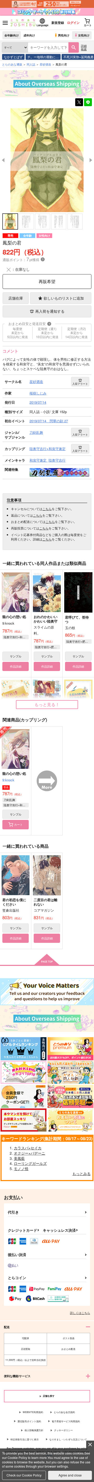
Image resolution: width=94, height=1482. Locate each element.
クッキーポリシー (63, 1430)
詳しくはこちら (80, 1313)
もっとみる (81, 1173)
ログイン (73, 22)
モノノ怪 (21, 1168)
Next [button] (91, 160)
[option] (47, 160)
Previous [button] (3, 160)
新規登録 (57, 22)
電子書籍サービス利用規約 (66, 1421)
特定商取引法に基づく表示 (24, 1439)
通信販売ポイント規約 (29, 1421)
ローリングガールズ (30, 1163)
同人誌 (31, 64)
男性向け (63, 35)
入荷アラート (80, 384)
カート (18, 824)
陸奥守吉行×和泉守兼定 (16, 637)
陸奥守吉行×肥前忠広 (47, 647)
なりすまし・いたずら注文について (68, 1439)
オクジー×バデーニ (29, 1153)
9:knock (8, 779)
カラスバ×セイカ (28, 1147)
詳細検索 (84, 47)
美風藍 (19, 1158)
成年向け (29, 35)
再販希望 (47, 281)
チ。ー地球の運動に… (43, 57)
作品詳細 (15, 666)
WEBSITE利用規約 (33, 1412)
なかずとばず (13, 57)
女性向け (84, 35)
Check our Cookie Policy (24, 1475)
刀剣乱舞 (9, 800)
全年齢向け (11, 35)
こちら (47, 508)
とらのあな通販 (12, 64)
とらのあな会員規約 (64, 1412)
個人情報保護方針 (34, 1430)
